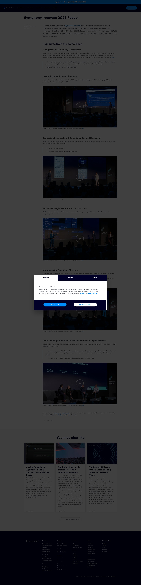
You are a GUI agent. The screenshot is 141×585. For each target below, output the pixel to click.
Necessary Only (85, 304)
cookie (82, 293)
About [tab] (95, 277)
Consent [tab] (46, 277)
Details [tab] (70, 277)
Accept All (55, 304)
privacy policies (92, 293)
